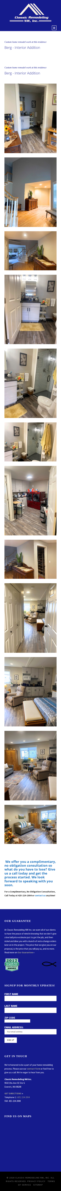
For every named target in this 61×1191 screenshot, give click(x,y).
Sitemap (38, 1184)
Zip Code (9, 1017)
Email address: (14, 1027)
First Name (11, 994)
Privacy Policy (36, 1181)
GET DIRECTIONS (12, 1093)
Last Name (10, 1006)
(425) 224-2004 (23, 1097)
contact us (40, 895)
